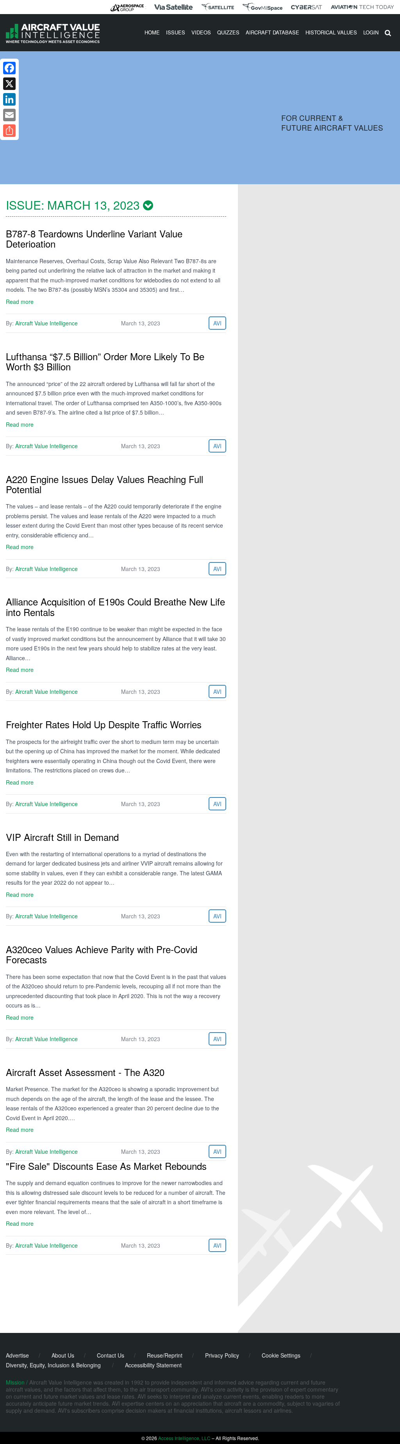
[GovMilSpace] (262, 7)
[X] (9, 84)
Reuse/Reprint (164, 1355)
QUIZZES (228, 32)
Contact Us (110, 1355)
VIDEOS (201, 32)
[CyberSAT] (306, 7)
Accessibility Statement (153, 1365)
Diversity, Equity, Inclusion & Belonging (53, 1365)
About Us (63, 1355)
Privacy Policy (222, 1355)
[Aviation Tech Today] (362, 7)
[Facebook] (9, 68)
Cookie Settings (281, 1355)
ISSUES (175, 32)
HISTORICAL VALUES (331, 32)
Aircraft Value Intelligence (46, 323)
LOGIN (371, 32)
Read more (20, 301)
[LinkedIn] (9, 99)
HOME (152, 32)
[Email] (9, 115)
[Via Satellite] (173, 7)
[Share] (9, 130)
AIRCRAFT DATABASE (272, 32)
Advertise (17, 1355)
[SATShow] (218, 7)
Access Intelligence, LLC (184, 1438)
